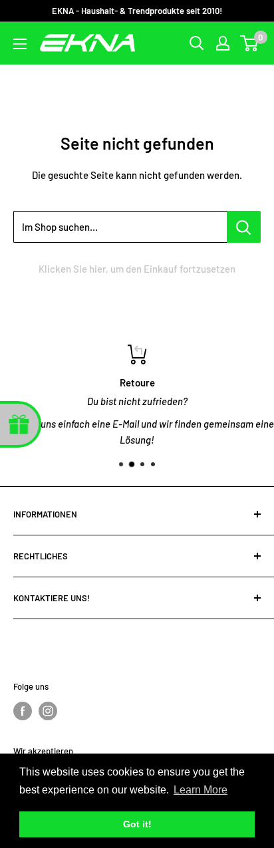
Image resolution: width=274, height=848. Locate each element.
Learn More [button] (200, 789)
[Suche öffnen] (197, 43)
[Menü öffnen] (20, 44)
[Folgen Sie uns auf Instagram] (48, 711)
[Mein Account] (222, 43)
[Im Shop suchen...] (244, 227)
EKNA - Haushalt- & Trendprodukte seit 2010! (137, 10)
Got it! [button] (137, 824)
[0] (249, 43)
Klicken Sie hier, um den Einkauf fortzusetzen (137, 269)
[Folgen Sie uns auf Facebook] (22, 711)
